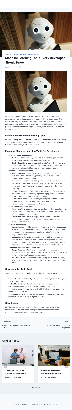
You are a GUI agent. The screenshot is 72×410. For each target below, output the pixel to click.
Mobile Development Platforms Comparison (58, 325)
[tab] (32, 387)
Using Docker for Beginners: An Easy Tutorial (16, 325)
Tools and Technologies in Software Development (22, 54)
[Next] (66, 365)
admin (9, 67)
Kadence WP (54, 404)
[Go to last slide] (5, 365)
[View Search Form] (63, 3)
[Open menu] (68, 3)
